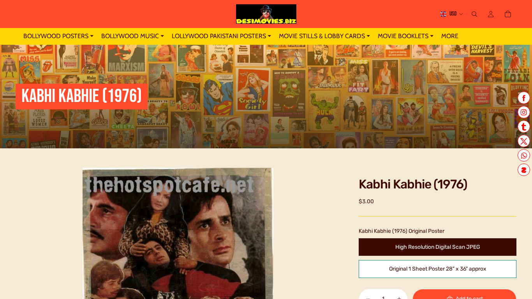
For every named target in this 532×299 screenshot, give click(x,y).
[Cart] (507, 14)
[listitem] (449, 36)
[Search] (474, 14)
